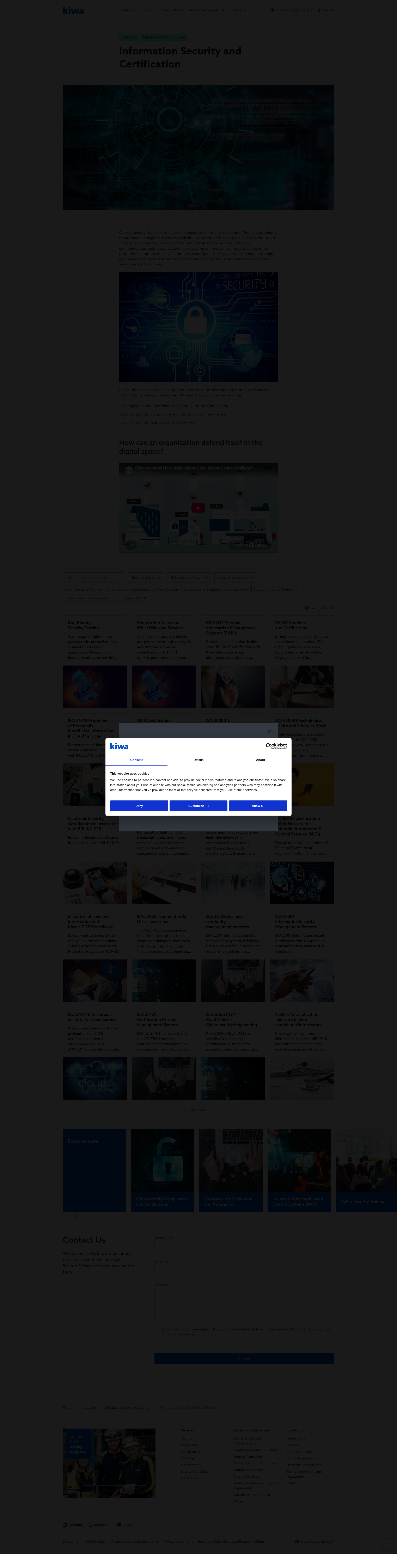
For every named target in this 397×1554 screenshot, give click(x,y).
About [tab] (260, 760)
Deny (139, 805)
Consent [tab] (136, 760)
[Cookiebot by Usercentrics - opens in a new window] (269, 746)
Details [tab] (199, 760)
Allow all (258, 805)
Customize (196, 805)
